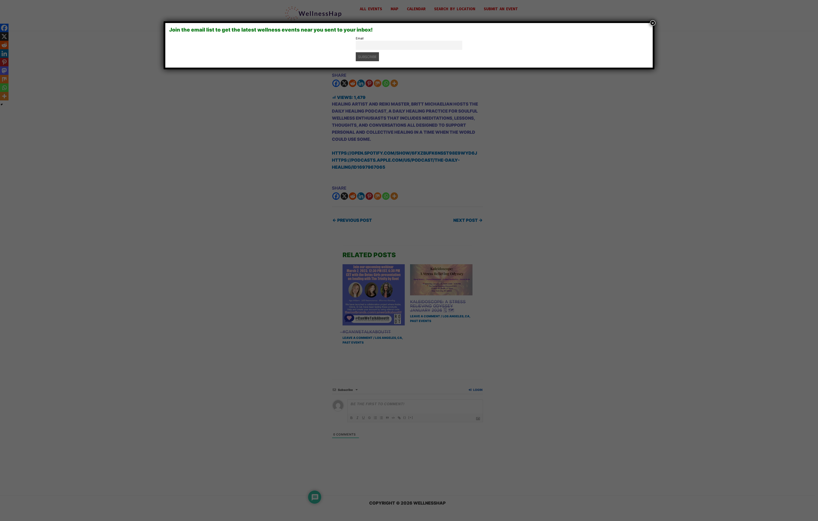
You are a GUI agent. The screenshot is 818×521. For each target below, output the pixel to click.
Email (359, 38)
